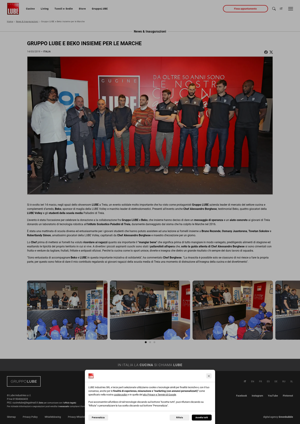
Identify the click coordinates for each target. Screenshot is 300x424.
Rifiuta (179, 417)
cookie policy (121, 394)
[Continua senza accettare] (209, 375)
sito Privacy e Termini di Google (159, 394)
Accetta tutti (201, 417)
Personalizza (98, 417)
